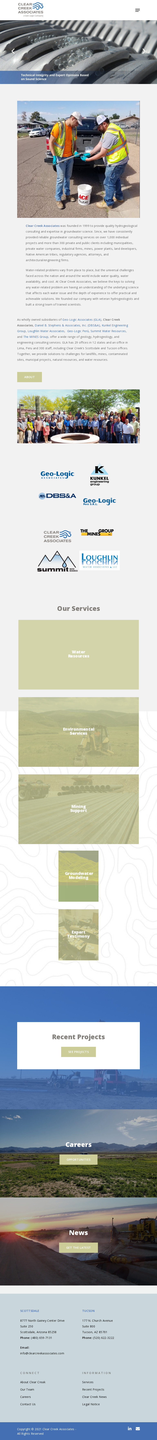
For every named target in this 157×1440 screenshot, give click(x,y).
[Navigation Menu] (137, 10)
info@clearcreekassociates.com (42, 1353)
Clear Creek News (94, 1397)
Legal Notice (91, 1404)
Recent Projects (93, 1389)
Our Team (27, 1389)
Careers (25, 1397)
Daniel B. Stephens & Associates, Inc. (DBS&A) (67, 325)
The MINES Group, (36, 337)
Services (88, 1382)
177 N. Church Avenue (97, 1320)
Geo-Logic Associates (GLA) (81, 319)
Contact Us (28, 1404)
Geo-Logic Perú (78, 331)
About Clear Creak (32, 1382)
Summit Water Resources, (109, 331)
